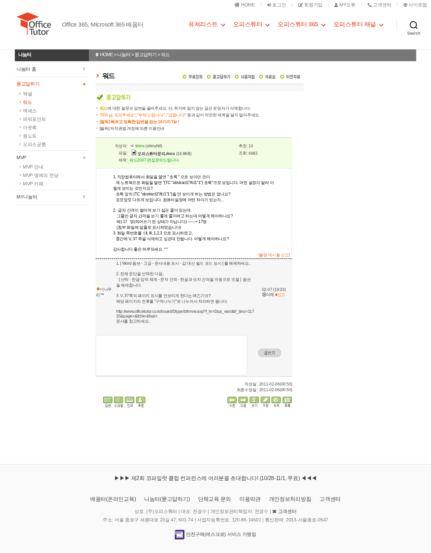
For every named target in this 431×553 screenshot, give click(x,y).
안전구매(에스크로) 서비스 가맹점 (220, 534)
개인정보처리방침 (290, 499)
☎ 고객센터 (284, 511)
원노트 (30, 136)
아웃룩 (30, 127)
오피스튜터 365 (297, 24)
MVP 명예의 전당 (40, 175)
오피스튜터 (248, 24)
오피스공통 (34, 144)
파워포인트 (34, 119)
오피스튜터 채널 (354, 24)
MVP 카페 (33, 183)
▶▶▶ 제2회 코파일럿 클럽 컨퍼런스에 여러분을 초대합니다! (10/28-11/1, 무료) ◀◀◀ (215, 478)
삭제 (268, 294)
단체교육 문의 (214, 499)
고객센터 (330, 499)
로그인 (278, 4)
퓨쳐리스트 (203, 24)
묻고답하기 (28, 83)
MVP (21, 157)
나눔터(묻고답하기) (167, 499)
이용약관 (250, 499)
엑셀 (27, 94)
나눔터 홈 (26, 69)
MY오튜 (346, 4)
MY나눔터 (26, 196)
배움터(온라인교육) (113, 499)
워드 (27, 102)
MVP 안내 (33, 167)
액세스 (30, 110)
